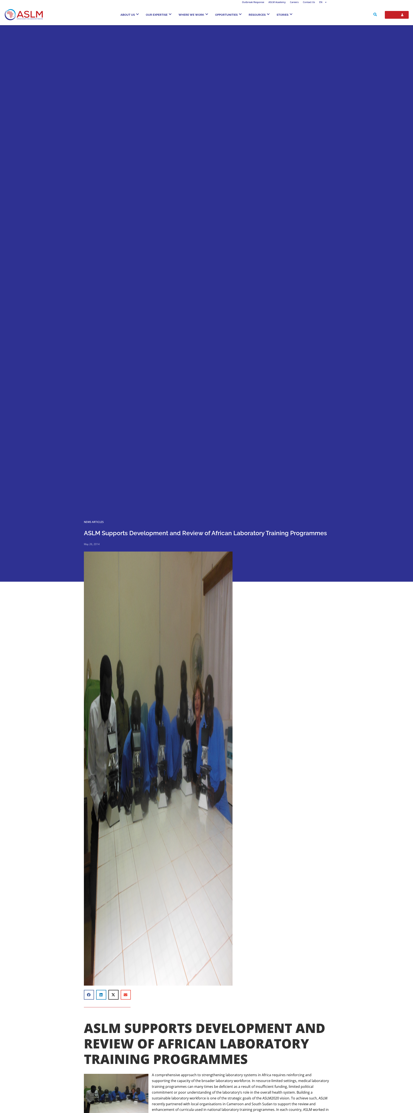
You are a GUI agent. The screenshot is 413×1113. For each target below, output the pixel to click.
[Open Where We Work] (206, 14)
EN (320, 2)
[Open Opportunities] (240, 14)
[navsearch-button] (375, 15)
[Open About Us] (137, 14)
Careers (294, 2)
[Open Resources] (268, 14)
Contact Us (309, 2)
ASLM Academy (277, 2)
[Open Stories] (291, 14)
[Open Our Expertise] (170, 14)
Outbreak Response (253, 2)
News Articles (94, 522)
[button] (89, 995)
